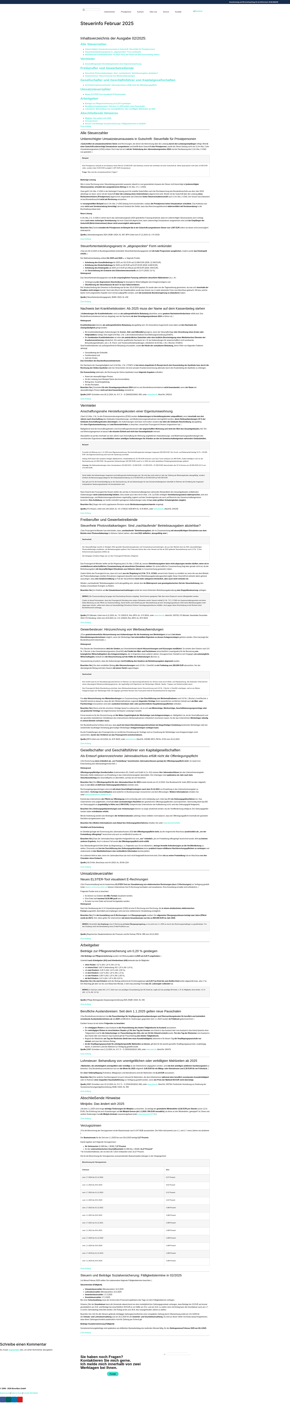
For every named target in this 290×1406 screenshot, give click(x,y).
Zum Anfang (85, 126)
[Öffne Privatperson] (133, 12)
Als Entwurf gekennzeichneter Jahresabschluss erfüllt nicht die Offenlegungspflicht (121, 85)
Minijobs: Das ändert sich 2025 (98, 118)
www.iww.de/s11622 (171, 823)
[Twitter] (18, 2)
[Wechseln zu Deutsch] (198, 11)
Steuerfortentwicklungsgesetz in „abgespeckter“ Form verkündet (113, 52)
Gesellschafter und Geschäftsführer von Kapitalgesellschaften (127, 80)
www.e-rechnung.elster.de (96, 887)
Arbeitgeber (89, 98)
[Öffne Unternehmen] (116, 12)
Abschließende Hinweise (99, 113)
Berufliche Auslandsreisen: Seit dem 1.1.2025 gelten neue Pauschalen (115, 106)
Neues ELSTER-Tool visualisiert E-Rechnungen (105, 94)
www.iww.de (152, 394)
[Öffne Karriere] (145, 12)
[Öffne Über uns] (158, 12)
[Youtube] (31, 2)
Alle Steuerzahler (93, 44)
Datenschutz (16, 1393)
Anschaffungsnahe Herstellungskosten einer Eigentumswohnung (113, 64)
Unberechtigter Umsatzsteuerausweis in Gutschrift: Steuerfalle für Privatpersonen (120, 49)
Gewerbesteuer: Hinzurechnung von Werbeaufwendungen (110, 76)
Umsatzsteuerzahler (95, 89)
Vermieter (87, 59)
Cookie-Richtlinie (30, 1393)
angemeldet (14, 1350)
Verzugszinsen (91, 121)
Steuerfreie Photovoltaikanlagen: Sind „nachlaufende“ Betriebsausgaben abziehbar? (121, 73)
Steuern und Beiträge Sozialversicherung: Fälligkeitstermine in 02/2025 (115, 124)
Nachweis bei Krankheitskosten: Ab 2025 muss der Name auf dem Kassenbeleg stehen (122, 55)
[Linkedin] (28, 2)
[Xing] (25, 2)
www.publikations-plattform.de (98, 795)
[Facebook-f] (22, 2)
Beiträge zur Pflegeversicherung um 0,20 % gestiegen (108, 103)
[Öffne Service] (171, 12)
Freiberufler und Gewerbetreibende (107, 68)
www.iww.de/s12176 (146, 1114)
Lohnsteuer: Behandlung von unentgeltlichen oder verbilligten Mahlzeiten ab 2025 (120, 109)
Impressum (5, 1393)
